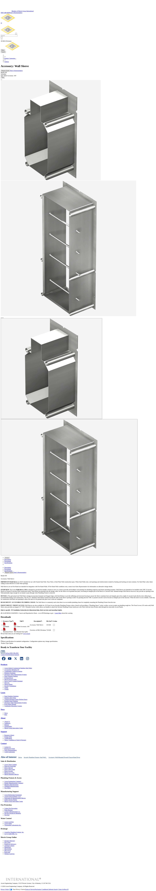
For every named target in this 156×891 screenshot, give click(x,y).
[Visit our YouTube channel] (10, 661)
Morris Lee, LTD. (9, 773)
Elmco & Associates (10, 766)
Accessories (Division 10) (11, 669)
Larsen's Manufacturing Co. (12, 811)
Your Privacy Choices (19, 889)
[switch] (1, 39)
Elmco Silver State (9, 769)
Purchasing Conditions (41, 889)
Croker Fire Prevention (10, 808)
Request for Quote (9, 748)
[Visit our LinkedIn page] (22, 661)
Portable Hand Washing (11, 701)
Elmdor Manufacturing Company (13, 783)
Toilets (6, 687)
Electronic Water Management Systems (15, 674)
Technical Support (14, 654)
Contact (4, 743)
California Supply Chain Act (56, 889)
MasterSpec (7, 847)
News (3, 709)
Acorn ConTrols (9, 822)
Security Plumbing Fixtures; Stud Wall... (35, 757)
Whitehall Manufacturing (11, 786)
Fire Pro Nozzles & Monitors (12, 813)
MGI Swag (7, 850)
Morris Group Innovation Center (13, 728)
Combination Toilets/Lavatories (13, 671)
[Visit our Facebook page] (4, 661)
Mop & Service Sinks (10, 679)
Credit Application (9, 752)
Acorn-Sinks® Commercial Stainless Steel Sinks (18, 668)
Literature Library (9, 845)
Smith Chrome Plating (10, 800)
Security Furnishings (10, 686)
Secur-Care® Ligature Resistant (13, 681)
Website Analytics (9, 854)
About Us (7, 721)
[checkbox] (78, 39)
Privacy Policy (5, 889)
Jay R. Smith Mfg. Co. (10, 834)
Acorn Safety (8, 823)
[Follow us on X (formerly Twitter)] (16, 661)
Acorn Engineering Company (12, 781)
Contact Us (7, 747)
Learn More (58, 613)
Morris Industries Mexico (11, 774)
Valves (20, 757)
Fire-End (6, 815)
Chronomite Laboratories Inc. (12, 825)
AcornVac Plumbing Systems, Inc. (14, 832)
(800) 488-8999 (5, 12)
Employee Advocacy (10, 844)
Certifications (8, 738)
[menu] (78, 570)
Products (4, 665)
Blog (5, 714)
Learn (3, 693)
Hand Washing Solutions (11, 696)
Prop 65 (66, 889)
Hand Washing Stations (11, 676)
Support (4, 732)
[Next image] (3, 317)
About (3, 718)
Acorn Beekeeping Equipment (13, 795)
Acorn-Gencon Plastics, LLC (12, 796)
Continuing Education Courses (13, 706)
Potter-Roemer (8, 810)
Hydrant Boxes (8, 678)
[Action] (54, 625)
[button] (1, 23)
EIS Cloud (7, 842)
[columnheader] (8, 621)
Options (6, 61)
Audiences (7, 723)
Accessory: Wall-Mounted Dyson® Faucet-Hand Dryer (64, 757)
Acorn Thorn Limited (10, 764)
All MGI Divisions (6, 41)
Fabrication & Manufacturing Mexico (15, 798)
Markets (6, 725)
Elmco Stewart (8, 768)
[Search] (2, 37)
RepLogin (7, 852)
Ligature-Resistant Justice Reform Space (15, 699)
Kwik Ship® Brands (10, 704)
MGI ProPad (8, 849)
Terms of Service (30, 889)
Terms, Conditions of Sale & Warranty (15, 740)
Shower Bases (8, 684)
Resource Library (9, 735)
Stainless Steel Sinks (10, 698)
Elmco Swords (8, 771)
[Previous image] (1, 317)
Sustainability (8, 726)
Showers (6, 683)
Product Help (8, 737)
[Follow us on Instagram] (28, 661)
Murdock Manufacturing (11, 784)
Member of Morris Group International (23, 11)
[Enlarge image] (1, 79)
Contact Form (5, 654)
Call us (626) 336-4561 (12, 653)
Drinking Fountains (9, 673)
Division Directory (9, 841)
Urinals (6, 689)
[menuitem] (7, 559)
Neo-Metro (7, 788)
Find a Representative (10, 750)
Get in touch (26, 633)
